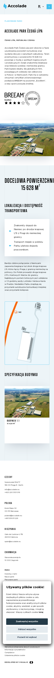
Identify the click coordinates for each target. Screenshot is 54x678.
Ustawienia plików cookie (15, 655)
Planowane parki (11, 579)
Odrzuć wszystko (27, 629)
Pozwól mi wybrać (27, 637)
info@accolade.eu (12, 489)
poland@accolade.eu (13, 515)
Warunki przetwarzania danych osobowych (22, 647)
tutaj (41, 612)
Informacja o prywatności (15, 649)
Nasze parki (9, 577)
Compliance (9, 652)
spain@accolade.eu (13, 541)
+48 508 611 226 (11, 518)
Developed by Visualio (16, 662)
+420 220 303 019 (12, 492)
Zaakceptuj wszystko (27, 622)
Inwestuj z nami (11, 574)
